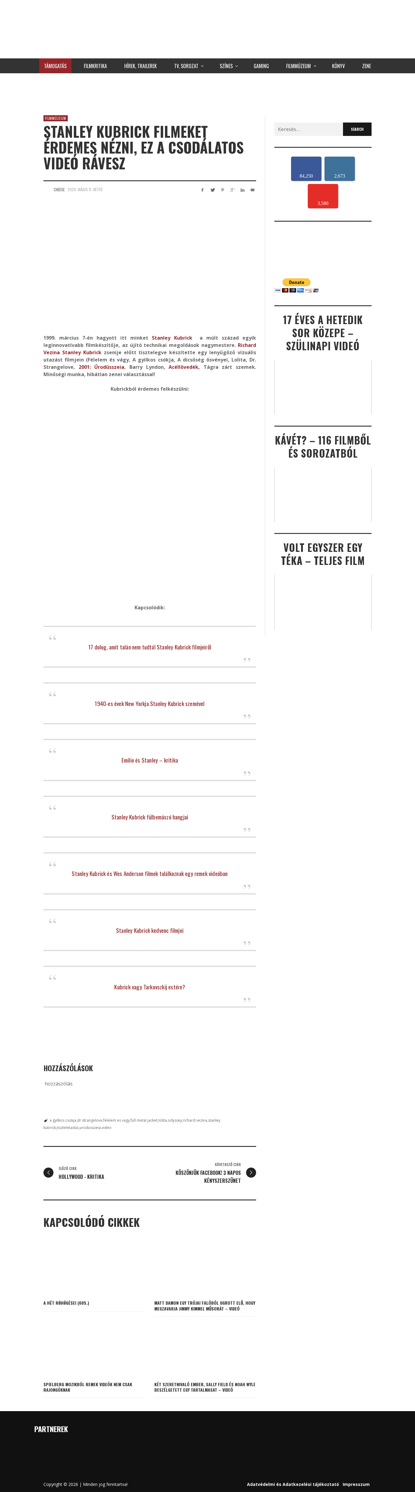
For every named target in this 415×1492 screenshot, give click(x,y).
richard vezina (195, 1120)
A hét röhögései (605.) (66, 1303)
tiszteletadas (68, 1127)
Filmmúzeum (55, 118)
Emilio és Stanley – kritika (150, 760)
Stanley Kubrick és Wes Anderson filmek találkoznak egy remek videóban (150, 873)
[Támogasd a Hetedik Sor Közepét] (207, 92)
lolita (162, 1120)
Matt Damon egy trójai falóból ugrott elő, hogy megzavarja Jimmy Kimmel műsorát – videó (204, 1305)
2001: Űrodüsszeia (102, 367)
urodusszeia (90, 1127)
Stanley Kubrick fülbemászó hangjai (149, 816)
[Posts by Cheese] (47, 189)
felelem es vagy (116, 1120)
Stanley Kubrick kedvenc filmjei (149, 930)
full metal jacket (144, 1120)
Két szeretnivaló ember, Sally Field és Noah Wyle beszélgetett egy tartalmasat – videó (205, 1387)
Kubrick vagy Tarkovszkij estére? (149, 986)
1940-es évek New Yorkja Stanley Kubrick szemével (149, 703)
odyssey (175, 1120)
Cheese (59, 189)
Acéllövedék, (184, 367)
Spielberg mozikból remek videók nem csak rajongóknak (87, 1387)
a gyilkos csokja (63, 1120)
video (106, 1127)
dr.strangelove (89, 1120)
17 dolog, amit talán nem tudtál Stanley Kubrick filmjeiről (149, 646)
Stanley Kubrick (172, 337)
